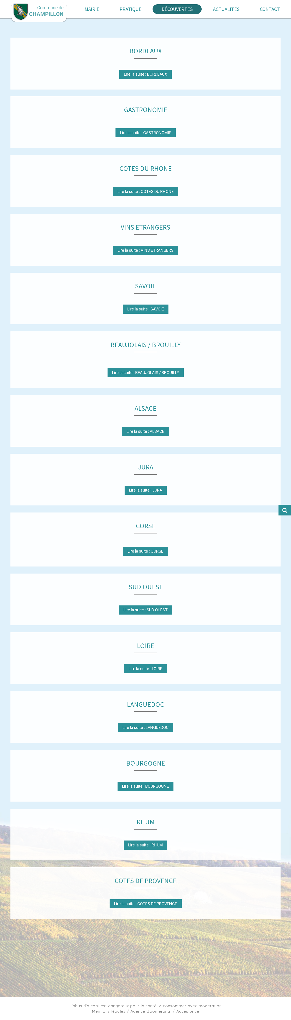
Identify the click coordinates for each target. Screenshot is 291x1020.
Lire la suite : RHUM (145, 845)
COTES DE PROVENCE (145, 880)
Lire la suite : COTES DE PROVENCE (145, 903)
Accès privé (187, 1011)
